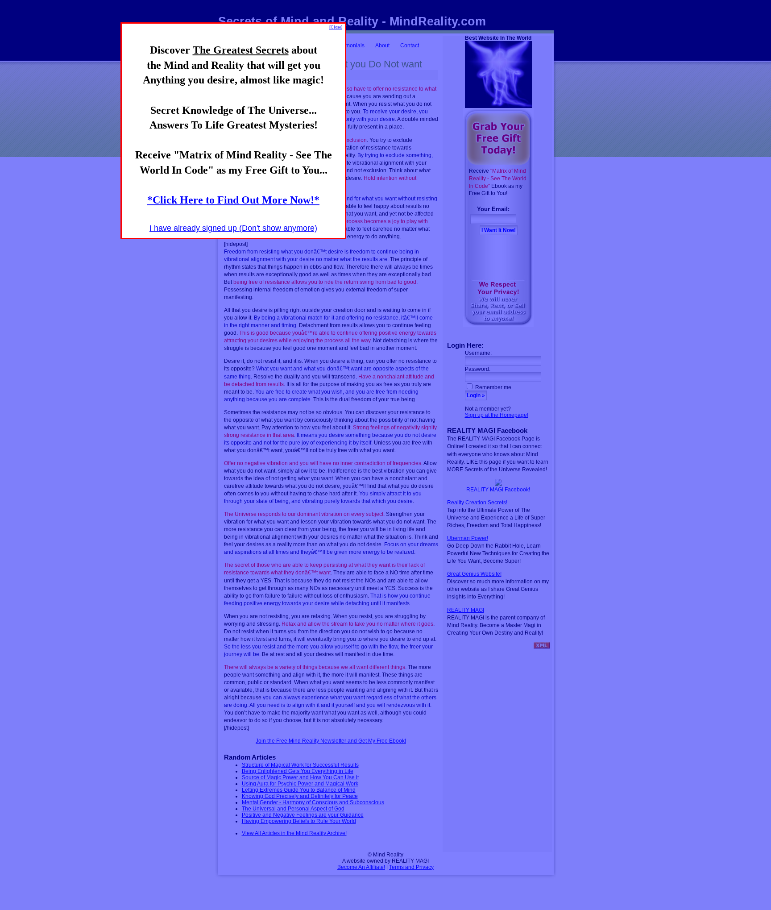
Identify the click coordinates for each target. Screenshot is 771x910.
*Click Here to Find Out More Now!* (233, 200)
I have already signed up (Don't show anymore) (233, 228)
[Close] (335, 27)
